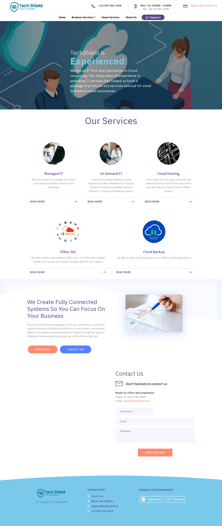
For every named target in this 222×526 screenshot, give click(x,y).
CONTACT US (76, 349)
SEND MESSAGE (155, 452)
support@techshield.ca (203, 5)
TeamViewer (154, 499)
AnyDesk (178, 499)
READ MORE (37, 201)
